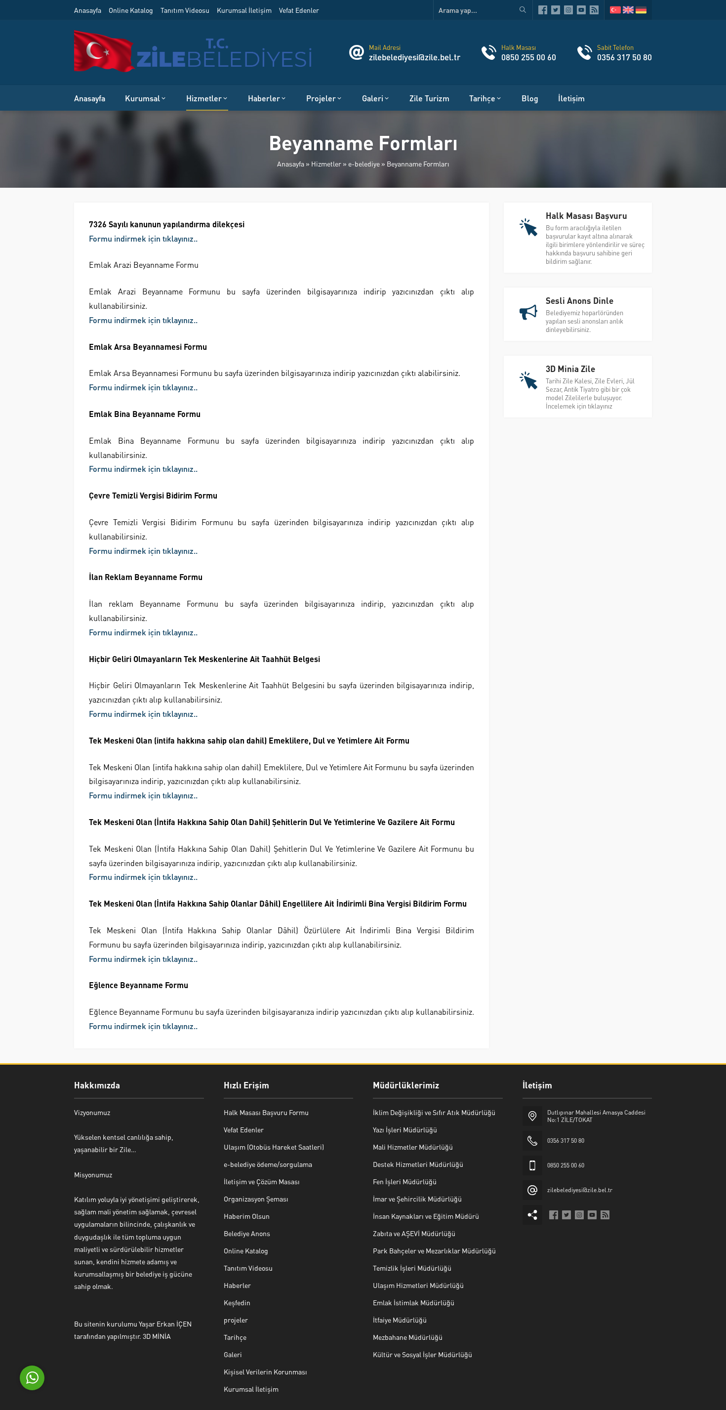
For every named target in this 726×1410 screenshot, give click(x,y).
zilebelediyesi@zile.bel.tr (414, 56)
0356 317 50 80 (624, 56)
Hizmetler (326, 163)
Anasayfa (290, 163)
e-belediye (364, 163)
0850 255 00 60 (528, 56)
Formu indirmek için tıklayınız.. (143, 238)
